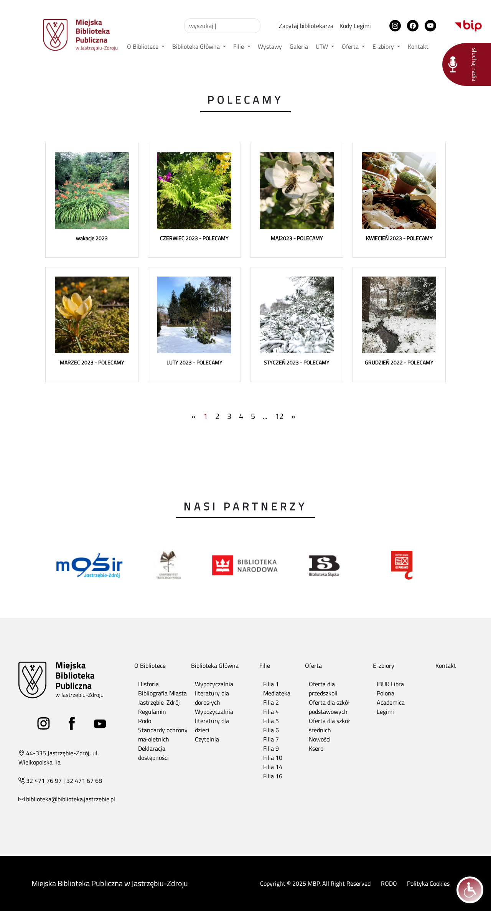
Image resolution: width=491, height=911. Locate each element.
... (265, 416)
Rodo (144, 720)
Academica (391, 702)
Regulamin (152, 711)
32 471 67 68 (84, 780)
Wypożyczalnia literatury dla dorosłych (214, 693)
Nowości (320, 739)
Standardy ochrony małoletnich (163, 734)
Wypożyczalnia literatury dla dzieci (214, 721)
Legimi (385, 711)
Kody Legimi (355, 25)
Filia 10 (272, 757)
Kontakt (418, 46)
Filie (239, 46)
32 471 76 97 (44, 780)
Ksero (316, 748)
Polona (385, 693)
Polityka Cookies (428, 883)
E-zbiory (383, 46)
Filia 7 (271, 739)
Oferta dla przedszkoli (323, 688)
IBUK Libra (390, 684)
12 (279, 416)
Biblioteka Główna (196, 46)
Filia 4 (271, 711)
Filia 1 (271, 684)
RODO (389, 883)
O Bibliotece (143, 46)
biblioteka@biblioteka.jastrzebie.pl (70, 799)
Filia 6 (271, 730)
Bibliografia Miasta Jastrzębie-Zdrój (162, 698)
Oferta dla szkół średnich (329, 725)
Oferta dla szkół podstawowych (329, 707)
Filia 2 (271, 702)
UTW (323, 46)
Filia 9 (271, 748)
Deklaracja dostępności (153, 753)
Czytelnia (207, 739)
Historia (148, 684)
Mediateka (276, 693)
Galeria (299, 46)
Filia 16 (272, 776)
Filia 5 (271, 720)
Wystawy (270, 46)
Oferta (351, 46)
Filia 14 (272, 766)
